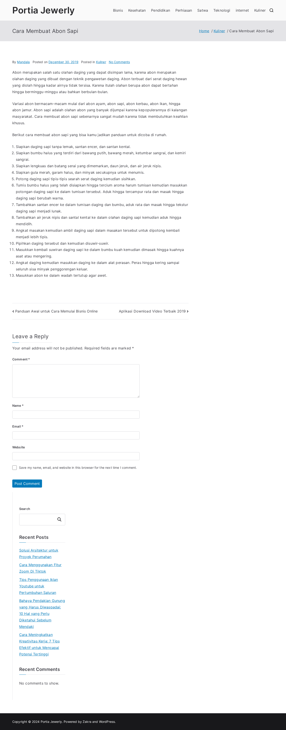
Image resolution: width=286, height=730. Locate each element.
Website (18, 447)
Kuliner (260, 10)
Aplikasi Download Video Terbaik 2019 (152, 311)
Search (24, 509)
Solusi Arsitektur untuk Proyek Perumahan (38, 553)
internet (242, 10)
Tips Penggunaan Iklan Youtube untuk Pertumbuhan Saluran (38, 586)
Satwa (202, 10)
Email (17, 426)
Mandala (23, 62)
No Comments (119, 62)
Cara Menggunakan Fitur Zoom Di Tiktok (40, 568)
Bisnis (118, 10)
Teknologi (221, 10)
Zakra (87, 722)
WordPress (107, 722)
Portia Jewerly (43, 10)
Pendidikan (160, 10)
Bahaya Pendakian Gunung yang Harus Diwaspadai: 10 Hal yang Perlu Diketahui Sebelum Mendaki (42, 613)
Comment (21, 359)
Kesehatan (137, 10)
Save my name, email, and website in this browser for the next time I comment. (78, 467)
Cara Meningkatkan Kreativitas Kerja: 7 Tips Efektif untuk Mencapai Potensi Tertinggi (39, 644)
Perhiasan (183, 10)
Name (18, 405)
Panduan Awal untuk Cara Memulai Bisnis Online (56, 311)
